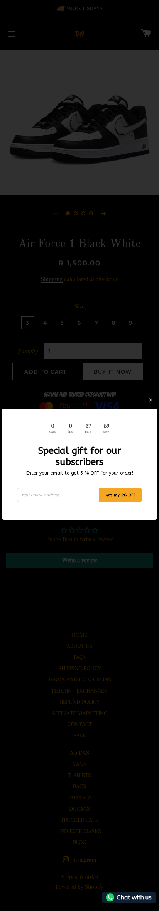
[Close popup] (150, 400)
